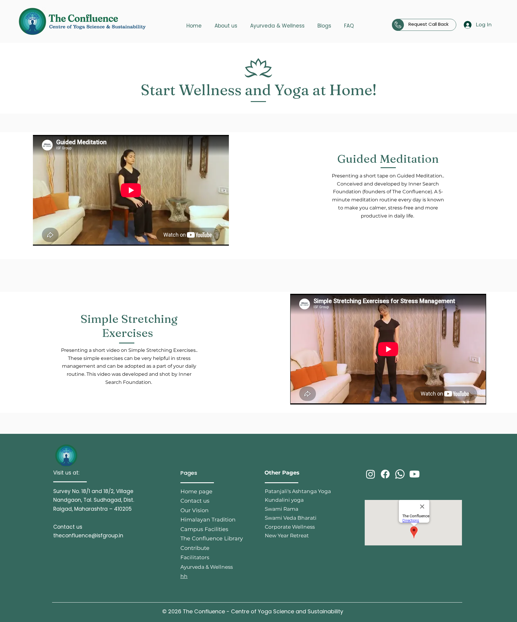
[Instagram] (370, 474)
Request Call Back (428, 24)
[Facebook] (385, 474)
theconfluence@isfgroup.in (88, 535)
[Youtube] (414, 474)
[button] (226, 23)
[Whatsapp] (400, 474)
